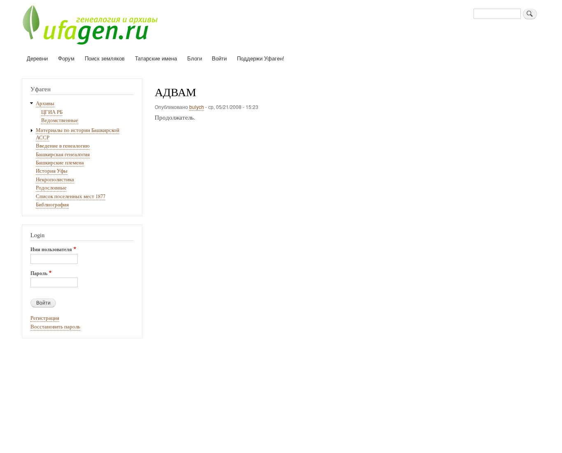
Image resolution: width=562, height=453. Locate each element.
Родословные (51, 187)
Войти (219, 58)
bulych (196, 106)
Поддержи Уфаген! (260, 58)
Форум (66, 58)
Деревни (37, 58)
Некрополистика (55, 179)
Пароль (38, 273)
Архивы (45, 103)
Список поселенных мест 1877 (70, 196)
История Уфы (51, 170)
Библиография (52, 204)
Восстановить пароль (55, 326)
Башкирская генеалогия (63, 154)
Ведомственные (59, 120)
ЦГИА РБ (52, 112)
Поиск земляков (105, 58)
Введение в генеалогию (63, 145)
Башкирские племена (60, 162)
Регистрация (44, 317)
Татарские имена (156, 58)
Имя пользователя (51, 249)
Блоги (194, 58)
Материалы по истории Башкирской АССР (77, 134)
